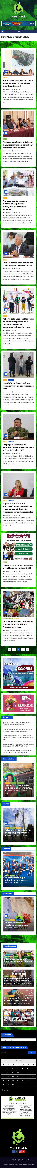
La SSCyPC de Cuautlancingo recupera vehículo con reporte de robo (18, 386)
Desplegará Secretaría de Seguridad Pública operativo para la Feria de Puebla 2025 (18, 447)
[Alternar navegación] (19, 31)
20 (32, 1076)
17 (18, 1076)
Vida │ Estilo (15, 782)
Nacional (10, 618)
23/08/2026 (9, 790)
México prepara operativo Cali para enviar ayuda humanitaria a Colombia (17, 922)
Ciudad (4, 139)
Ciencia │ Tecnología (28, 1164)
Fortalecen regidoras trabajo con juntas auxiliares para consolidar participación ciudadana (18, 145)
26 (27, 1080)
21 (3, 1080)
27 (32, 1080)
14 (3, 1076)
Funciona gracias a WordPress (10, 1160)
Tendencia (7, 782)
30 (13, 1084)
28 (3, 1084)
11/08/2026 (9, 925)
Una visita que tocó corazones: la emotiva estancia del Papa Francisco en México (18, 624)
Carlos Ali (17, 392)
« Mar (3, 1090)
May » (7, 1090)
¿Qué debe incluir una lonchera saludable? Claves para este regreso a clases (18, 788)
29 (8, 1084)
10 (18, 1072)
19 (27, 1076)
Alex (15, 330)
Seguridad (11, 380)
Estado (5, 77)
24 (18, 1080)
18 (22, 1076)
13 (32, 1072)
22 (8, 1080)
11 (22, 1072)
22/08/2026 (9, 983)
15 (8, 1076)
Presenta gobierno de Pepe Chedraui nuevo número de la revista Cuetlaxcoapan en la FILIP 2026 (18, 737)
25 (22, 1080)
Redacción (17, 89)
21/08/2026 (9, 835)
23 (13, 1080)
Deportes (7, 872)
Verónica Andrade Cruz (21, 630)
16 (13, 1076)
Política (7, 976)
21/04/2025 (7, 89)
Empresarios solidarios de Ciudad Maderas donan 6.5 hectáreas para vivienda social (18, 83)
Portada (16, 618)
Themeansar (31, 1160)
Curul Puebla (18, 16)
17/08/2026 (9, 880)
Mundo (4, 618)
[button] (34, 31)
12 (27, 1072)
